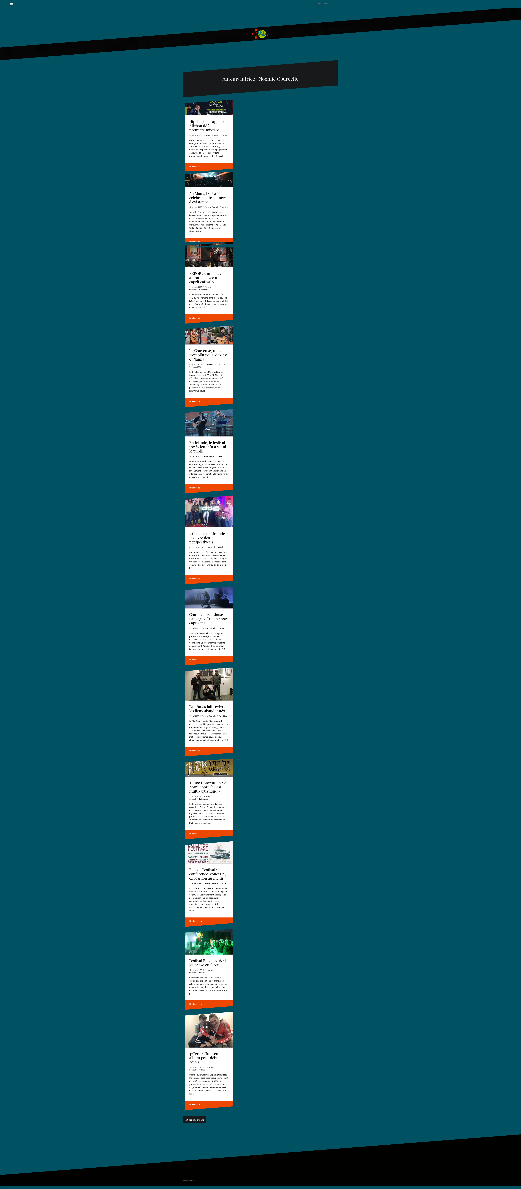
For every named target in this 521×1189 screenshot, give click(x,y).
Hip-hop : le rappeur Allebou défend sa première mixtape (206, 125)
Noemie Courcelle (211, 135)
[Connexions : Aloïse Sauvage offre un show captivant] (209, 597)
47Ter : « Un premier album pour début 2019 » (206, 1058)
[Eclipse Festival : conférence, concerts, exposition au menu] (209, 852)
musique (223, 135)
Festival (221, 456)
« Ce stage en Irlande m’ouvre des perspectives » (207, 537)
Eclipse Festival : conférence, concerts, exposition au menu (207, 874)
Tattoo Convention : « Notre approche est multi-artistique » (207, 787)
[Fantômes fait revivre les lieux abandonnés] (209, 684)
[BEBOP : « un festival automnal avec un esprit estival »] (209, 254)
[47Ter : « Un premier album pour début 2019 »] (209, 1030)
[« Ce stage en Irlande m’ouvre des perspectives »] (209, 511)
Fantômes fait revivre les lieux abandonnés (207, 708)
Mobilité (221, 547)
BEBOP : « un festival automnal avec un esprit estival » (207, 277)
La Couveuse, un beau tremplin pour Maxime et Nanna (208, 355)
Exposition (223, 716)
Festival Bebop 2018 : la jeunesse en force (208, 962)
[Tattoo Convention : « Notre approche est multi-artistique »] (209, 767)
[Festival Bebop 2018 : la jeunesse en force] (209, 942)
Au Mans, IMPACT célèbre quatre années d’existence (208, 197)
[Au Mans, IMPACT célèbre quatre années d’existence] (209, 179)
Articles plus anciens (194, 1119)
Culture (221, 628)
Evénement (203, 289)
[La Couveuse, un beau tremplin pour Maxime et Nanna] (209, 335)
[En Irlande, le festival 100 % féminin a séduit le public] (209, 423)
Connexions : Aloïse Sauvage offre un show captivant (208, 618)
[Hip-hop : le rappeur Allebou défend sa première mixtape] (209, 107)
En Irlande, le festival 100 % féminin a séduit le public (208, 446)
